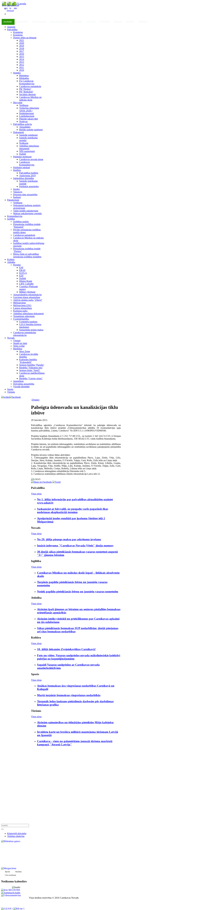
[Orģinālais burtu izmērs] (10, 10)
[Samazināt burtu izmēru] (15, 8)
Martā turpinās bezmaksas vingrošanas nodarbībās (68, 695)
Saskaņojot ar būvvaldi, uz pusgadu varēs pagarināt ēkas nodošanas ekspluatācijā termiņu (72, 510)
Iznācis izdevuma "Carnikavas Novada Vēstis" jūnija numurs (75, 545)
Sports (130, 22)
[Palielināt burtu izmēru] (6, 8)
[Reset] (2, 829)
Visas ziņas (36, 493)
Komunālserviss (59, 22)
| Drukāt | (35, 400)
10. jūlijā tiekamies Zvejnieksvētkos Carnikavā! (66, 649)
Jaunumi (7, 22)
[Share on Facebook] (41, 482)
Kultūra (91, 22)
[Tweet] (56, 482)
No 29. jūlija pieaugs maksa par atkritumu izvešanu (69, 539)
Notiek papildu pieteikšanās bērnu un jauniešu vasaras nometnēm (77, 591)
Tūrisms (143, 22)
